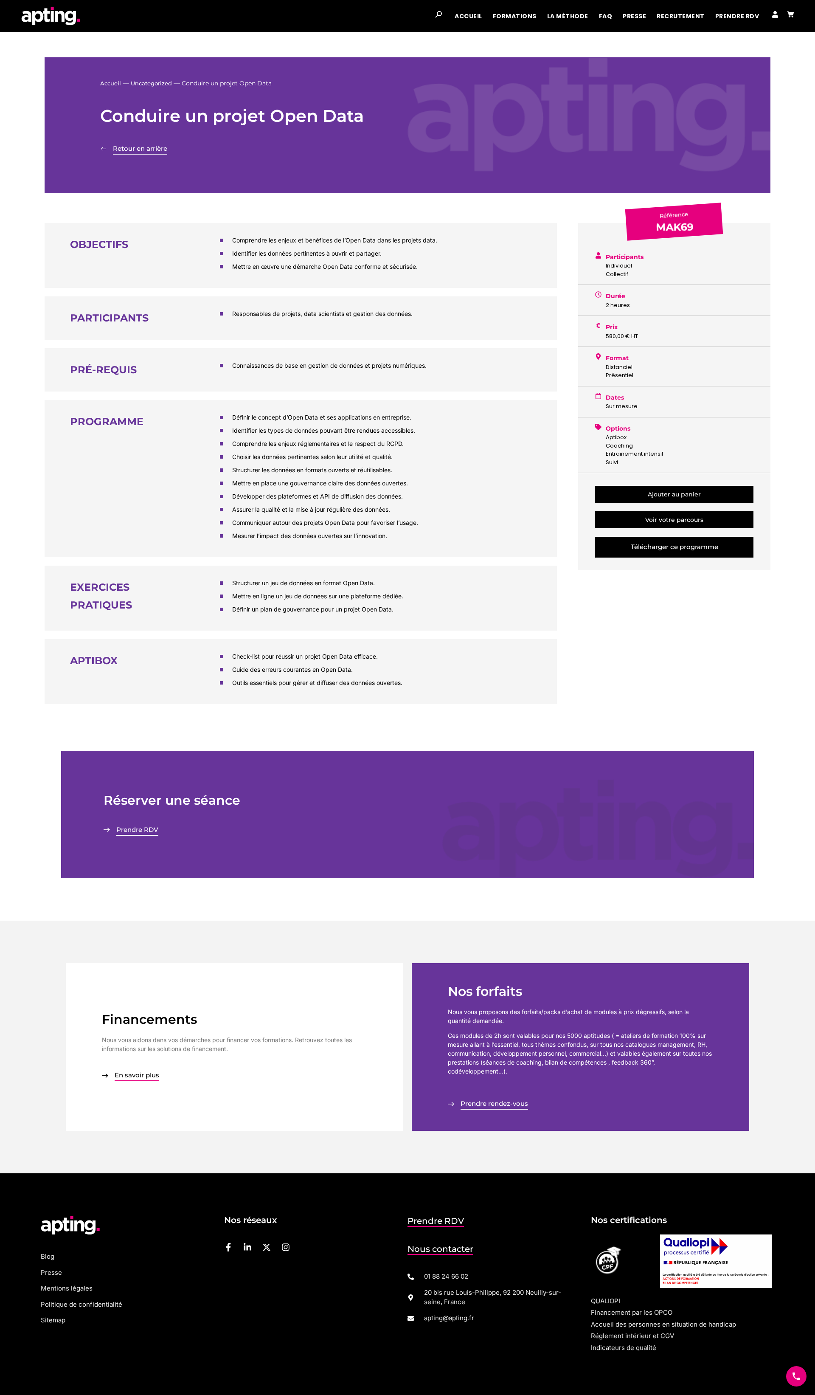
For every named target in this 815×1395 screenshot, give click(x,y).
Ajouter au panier (674, 494)
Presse (634, 16)
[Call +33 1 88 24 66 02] (796, 1376)
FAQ (606, 16)
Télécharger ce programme (674, 547)
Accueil (468, 16)
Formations (515, 16)
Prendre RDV (737, 16)
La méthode (567, 16)
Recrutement (681, 16)
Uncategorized (151, 83)
